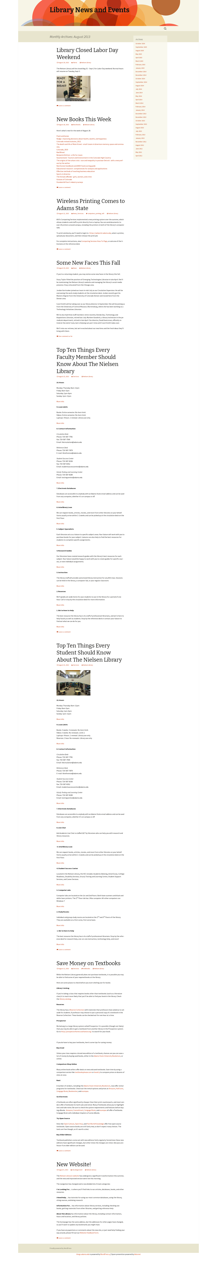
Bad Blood (60, 152)
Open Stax (79, 1124)
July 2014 (139, 89)
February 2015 (140, 65)
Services (81, 213)
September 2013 (141, 124)
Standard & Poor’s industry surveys (70, 182)
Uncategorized (77, 1170)
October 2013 (140, 121)
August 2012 (140, 145)
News (75, 213)
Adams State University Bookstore (107, 1056)
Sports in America (63, 174)
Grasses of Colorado (64, 179)
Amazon (112, 1088)
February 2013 (140, 135)
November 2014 (141, 75)
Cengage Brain (62, 1091)
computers (91, 213)
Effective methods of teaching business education (76, 171)
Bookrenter (73, 1091)
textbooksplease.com (83, 1072)
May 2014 (139, 96)
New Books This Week (84, 119)
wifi (103, 213)
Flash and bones (63, 136)
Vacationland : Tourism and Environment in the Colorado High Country (84, 158)
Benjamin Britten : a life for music (70, 155)
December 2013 (141, 114)
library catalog (65, 999)
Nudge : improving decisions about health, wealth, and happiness (82, 139)
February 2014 (140, 107)
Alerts (75, 63)
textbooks (86, 969)
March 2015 (139, 61)
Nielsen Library (86, 63)
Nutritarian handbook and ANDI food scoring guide (76, 166)
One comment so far (65, 336)
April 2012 (139, 156)
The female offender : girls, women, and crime (74, 177)
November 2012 (141, 142)
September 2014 (141, 82)
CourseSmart (78, 1110)
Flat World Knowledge (95, 1124)
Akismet (137, 1254)
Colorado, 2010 (62, 149)
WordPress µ (105, 1254)
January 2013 (140, 138)
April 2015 (139, 58)
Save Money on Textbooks (88, 963)
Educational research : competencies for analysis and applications (82, 168)
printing (98, 213)
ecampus (84, 1091)
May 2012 (139, 152)
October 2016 (140, 44)
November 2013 (141, 117)
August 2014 (140, 86)
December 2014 (141, 72)
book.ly (97, 1072)
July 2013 (139, 131)
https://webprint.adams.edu (100, 233)
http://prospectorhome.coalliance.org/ (76, 1031)
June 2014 (139, 93)
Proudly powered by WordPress (60, 1248)
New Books (77, 125)
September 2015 (141, 47)
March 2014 (139, 103)
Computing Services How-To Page (94, 241)
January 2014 (140, 110)
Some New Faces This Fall (88, 263)
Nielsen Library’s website (69, 1176)
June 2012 (139, 149)
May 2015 (139, 54)
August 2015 (140, 51)
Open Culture (69, 1124)
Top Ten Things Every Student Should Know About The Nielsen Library (89, 652)
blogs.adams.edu (82, 1254)
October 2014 (140, 79)
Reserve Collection (77, 1010)
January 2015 (140, 68)
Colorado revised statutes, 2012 (69, 141)
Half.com (119, 1088)
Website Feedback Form (89, 1233)
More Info (60, 401)
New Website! (74, 1164)
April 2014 (139, 100)
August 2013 (140, 128)
